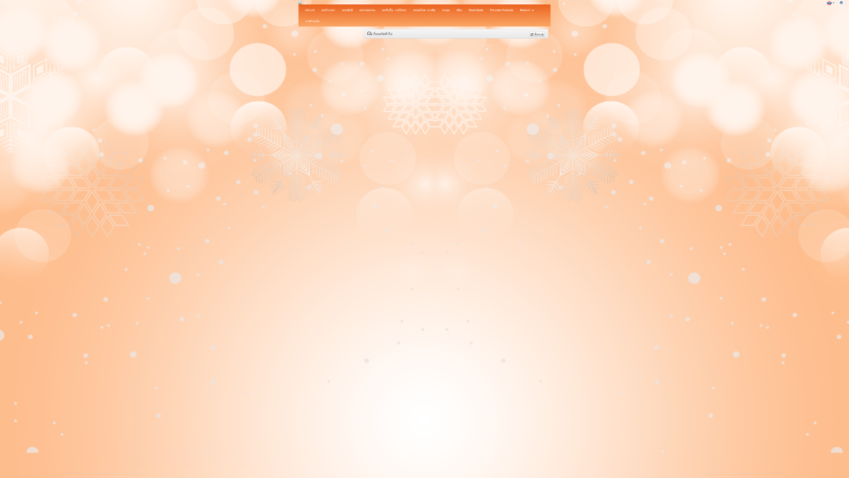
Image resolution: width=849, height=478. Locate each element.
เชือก (459, 10)
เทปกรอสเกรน (367, 10)
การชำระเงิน (312, 21)
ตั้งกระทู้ (538, 34)
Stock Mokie (476, 10)
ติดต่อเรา (525, 10)
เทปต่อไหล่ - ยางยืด (424, 10)
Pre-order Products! (501, 10)
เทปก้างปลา (328, 10)
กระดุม (446, 10)
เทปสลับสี (347, 10)
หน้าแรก (310, 10)
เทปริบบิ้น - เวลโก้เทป (394, 10)
